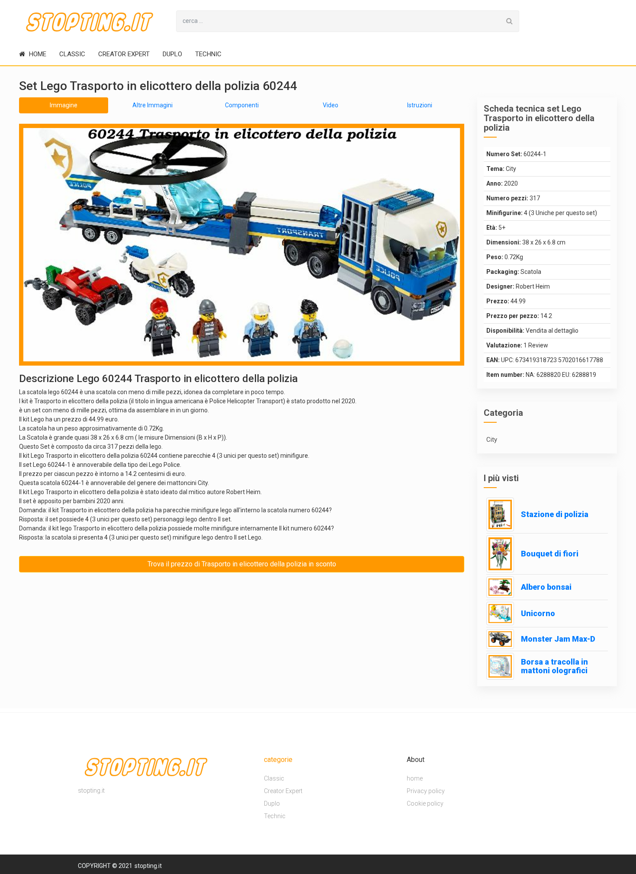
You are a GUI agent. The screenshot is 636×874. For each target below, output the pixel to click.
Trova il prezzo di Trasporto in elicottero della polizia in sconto (242, 564)
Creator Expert (124, 54)
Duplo (172, 54)
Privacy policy (426, 790)
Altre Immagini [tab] (152, 105)
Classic (72, 54)
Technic (208, 54)
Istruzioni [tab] (419, 105)
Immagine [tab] (63, 105)
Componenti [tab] (242, 105)
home (36, 54)
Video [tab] (330, 105)
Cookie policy (425, 803)
